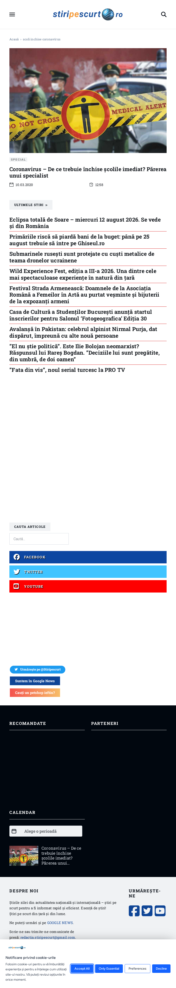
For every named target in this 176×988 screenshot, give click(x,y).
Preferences (137, 969)
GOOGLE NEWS (60, 922)
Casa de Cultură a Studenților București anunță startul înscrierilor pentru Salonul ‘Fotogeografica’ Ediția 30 (80, 315)
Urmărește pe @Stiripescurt (40, 669)
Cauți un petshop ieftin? (35, 692)
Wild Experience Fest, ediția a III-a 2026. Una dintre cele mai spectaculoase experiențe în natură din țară (82, 274)
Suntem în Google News (35, 681)
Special (18, 159)
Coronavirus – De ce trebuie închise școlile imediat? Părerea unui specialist (87, 172)
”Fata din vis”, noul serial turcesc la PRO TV (67, 369)
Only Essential (109, 969)
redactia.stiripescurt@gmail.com (47, 937)
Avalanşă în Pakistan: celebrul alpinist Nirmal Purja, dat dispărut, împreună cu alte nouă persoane (83, 332)
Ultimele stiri (29, 205)
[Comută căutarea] (164, 14)
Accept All (82, 969)
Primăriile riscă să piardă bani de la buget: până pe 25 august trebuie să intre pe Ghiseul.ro (79, 239)
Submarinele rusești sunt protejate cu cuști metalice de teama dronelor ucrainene (81, 257)
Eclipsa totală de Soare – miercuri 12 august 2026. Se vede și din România (85, 222)
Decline (161, 969)
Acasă (14, 39)
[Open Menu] (12, 14)
